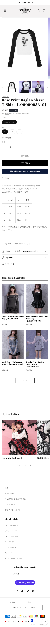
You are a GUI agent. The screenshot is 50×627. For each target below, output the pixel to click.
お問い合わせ (10, 493)
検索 (6, 488)
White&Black (10, 122)
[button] (5, 10)
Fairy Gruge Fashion (12, 536)
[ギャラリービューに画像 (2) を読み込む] (25, 87)
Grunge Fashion (11, 531)
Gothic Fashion (10, 547)
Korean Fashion (11, 553)
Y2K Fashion (9, 542)
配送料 (7, 113)
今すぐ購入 (25, 163)
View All (25, 380)
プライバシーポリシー (14, 510)
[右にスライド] (47, 87)
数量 (3, 142)
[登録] (36, 574)
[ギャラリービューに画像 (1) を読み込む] (12, 87)
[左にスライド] (2, 87)
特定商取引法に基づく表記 (15, 499)
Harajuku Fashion (11, 458)
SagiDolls (5, 96)
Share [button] (7, 178)
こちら (28, 243)
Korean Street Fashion (13, 558)
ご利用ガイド (10, 504)
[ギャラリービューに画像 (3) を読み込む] (38, 87)
